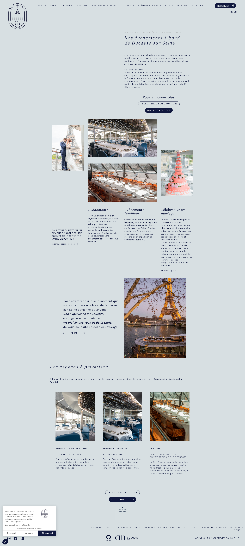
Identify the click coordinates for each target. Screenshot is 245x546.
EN (235, 12)
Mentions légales (129, 527)
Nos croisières (47, 5)
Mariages (183, 5)
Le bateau (82, 5)
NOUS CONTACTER (159, 110)
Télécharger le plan (122, 492)
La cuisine (66, 5)
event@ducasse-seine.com (65, 244)
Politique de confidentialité (162, 527)
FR (231, 12)
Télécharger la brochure (159, 104)
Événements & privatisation (155, 5)
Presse (110, 527)
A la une (129, 5)
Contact (197, 5)
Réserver (223, 6)
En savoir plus (168, 270)
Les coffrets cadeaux (106, 5)
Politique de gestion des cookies (205, 527)
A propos (96, 527)
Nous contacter (122, 499)
